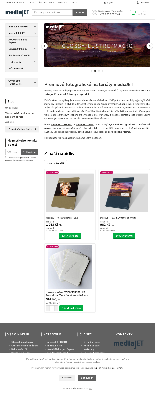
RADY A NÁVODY (14, 2)
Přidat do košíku (71, 308)
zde (90, 388)
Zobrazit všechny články (20, 129)
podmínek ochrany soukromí (109, 367)
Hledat (80, 12)
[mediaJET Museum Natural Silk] (70, 193)
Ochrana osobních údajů (24, 345)
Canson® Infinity (17, 48)
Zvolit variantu (69, 235)
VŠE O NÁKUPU (45, 2)
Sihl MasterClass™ (19, 55)
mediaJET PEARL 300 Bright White (118, 217)
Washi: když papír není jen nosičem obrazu (20, 115)
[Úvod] (17, 12)
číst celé (9, 122)
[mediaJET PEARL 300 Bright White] (124, 193)
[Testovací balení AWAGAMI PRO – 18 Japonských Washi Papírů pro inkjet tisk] (70, 267)
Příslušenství (15, 68)
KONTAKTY (63, 2)
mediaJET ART (16, 33)
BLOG (75, 2)
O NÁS (31, 2)
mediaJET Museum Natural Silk (62, 217)
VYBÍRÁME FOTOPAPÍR (14, 82)
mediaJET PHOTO (18, 26)
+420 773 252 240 (109, 14)
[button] (44, 46)
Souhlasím (87, 377)
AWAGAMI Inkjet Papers (17, 41)
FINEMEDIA (14, 61)
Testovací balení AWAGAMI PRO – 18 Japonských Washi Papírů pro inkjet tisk (67, 293)
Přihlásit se (29, 152)
